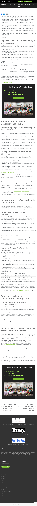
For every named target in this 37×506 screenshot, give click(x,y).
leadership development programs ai (21, 191)
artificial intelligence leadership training (21, 290)
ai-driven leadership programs (18, 80)
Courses (4, 478)
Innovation (5, 482)
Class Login (5, 487)
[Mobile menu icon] (35, 1)
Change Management (7, 480)
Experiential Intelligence (8, 491)
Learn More (18, 98)
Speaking (4, 474)
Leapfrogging (6, 495)
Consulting (4, 476)
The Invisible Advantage (8, 493)
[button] (14, 1)
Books (4, 489)
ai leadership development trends (10, 344)
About (4, 500)
